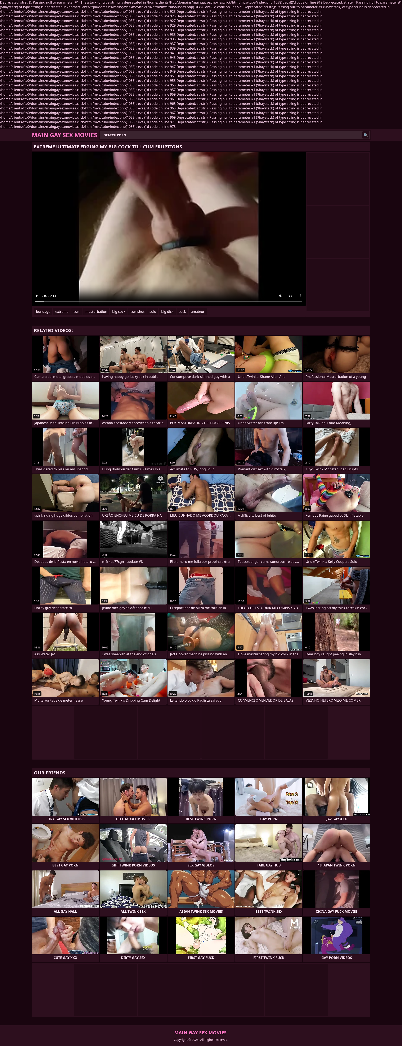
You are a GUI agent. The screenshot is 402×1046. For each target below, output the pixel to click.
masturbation (96, 311)
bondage (43, 311)
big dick (167, 311)
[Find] (365, 135)
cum (76, 311)
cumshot (137, 311)
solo (152, 311)
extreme (61, 311)
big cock (118, 311)
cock (182, 311)
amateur (198, 311)
